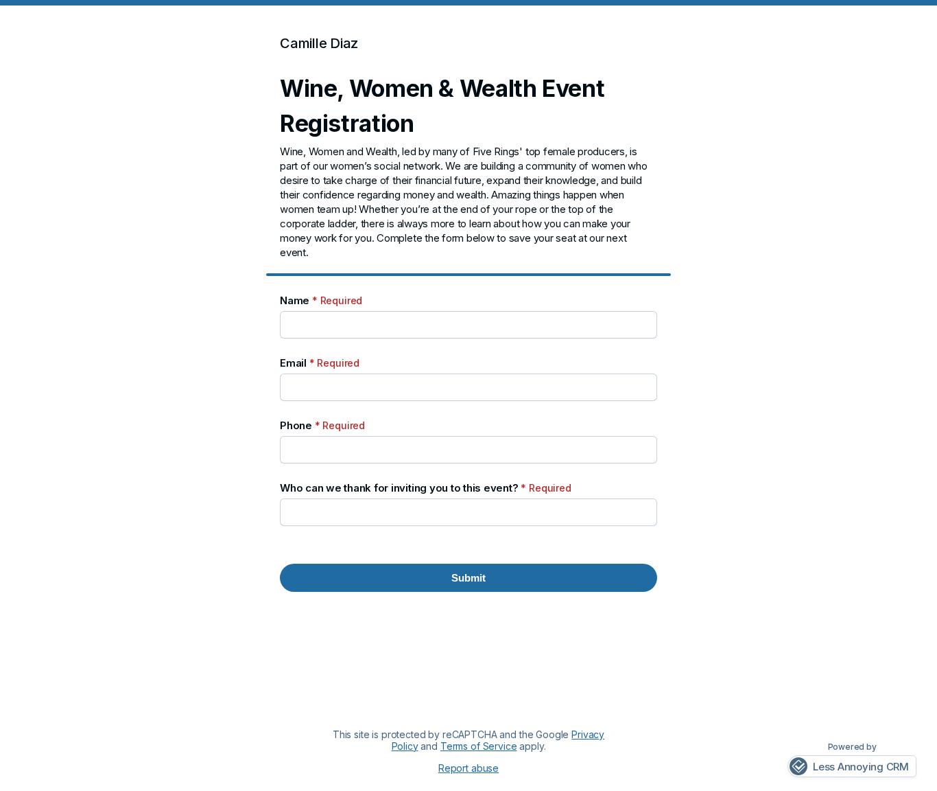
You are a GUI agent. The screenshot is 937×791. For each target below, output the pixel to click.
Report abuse (468, 768)
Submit (468, 578)
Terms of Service (478, 746)
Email (319, 362)
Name (321, 300)
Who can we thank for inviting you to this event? (425, 487)
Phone (322, 425)
